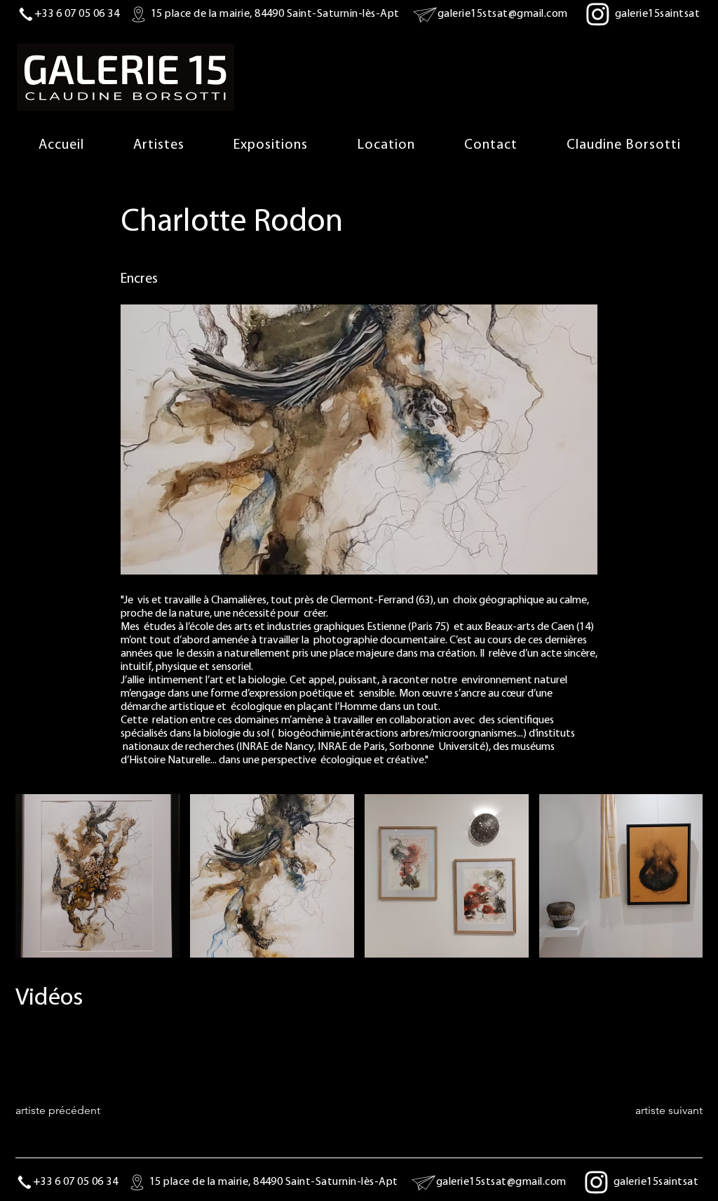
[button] (271, 145)
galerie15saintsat (657, 14)
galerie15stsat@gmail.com (503, 14)
